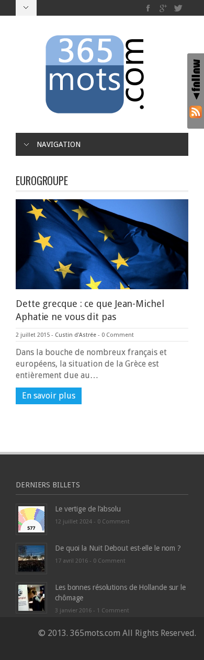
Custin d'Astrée (75, 335)
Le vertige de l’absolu (88, 509)
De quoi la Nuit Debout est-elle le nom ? (118, 548)
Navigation (59, 144)
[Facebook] (148, 8)
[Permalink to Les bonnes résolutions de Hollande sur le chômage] (31, 597)
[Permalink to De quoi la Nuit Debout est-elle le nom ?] (31, 558)
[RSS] (195, 111)
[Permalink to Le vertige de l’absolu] (31, 519)
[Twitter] (178, 8)
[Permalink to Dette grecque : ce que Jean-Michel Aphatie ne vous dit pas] (102, 243)
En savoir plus (48, 396)
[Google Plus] (163, 8)
